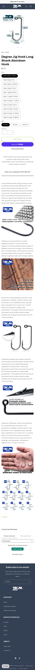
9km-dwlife (10, 665)
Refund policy (29, 665)
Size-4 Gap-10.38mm (10, 84)
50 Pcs (5, 124)
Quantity (4, 128)
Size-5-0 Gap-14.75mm (11, 113)
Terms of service (23, 668)
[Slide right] (22, 48)
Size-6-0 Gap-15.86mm (11, 117)
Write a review (17, 549)
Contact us (7, 650)
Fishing (6, 622)
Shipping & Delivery (10, 606)
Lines (5, 634)
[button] (4, 6)
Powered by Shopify (18, 665)
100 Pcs (15, 124)
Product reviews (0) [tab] (9, 536)
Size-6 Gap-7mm (9, 80)
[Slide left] (13, 48)
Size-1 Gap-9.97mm (10, 92)
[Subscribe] (29, 582)
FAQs (5, 602)
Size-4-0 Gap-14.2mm (10, 109)
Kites (5, 626)
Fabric (6, 630)
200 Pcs (25, 124)
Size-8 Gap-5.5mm (9, 75)
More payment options (17, 148)
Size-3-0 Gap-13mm (10, 105)
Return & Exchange (10, 610)
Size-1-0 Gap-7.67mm (10, 96)
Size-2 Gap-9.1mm (9, 88)
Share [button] (5, 517)
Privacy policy (13, 668)
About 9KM (7, 646)
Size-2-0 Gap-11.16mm (11, 100)
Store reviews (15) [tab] (25, 536)
